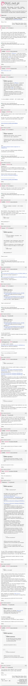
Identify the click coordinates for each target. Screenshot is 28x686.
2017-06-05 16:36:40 (5, 602)
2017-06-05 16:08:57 (5, 564)
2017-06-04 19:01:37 (5, 357)
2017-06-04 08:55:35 (5, 267)
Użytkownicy (4, 8)
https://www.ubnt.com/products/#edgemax (9, 175)
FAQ (8, 7)
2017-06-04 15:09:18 (5, 314)
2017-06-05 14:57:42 (5, 480)
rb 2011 (9, 57)
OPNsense (14, 53)
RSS (24, 8)
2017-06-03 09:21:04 (5, 200)
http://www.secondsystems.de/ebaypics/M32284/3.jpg (11, 374)
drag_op (4, 315)
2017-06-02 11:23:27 (5, 110)
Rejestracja (14, 8)
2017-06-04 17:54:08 (5, 340)
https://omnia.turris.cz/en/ (6, 70)
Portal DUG (3, 7)
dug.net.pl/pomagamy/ (18, 19)
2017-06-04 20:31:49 (5, 413)
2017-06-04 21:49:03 (5, 428)
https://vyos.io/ (17, 593)
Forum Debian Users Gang (17, 23)
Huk (3, 441)
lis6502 (3, 51)
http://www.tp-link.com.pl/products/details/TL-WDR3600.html (13, 345)
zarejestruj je (14, 11)
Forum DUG (16, 7)
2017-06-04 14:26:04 (5, 284)
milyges (4, 111)
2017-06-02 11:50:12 (5, 184)
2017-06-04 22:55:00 (5, 469)
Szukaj (9, 8)
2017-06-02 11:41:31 (5, 162)
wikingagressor (5, 342)
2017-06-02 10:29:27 (5, 66)
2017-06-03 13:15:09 (5, 226)
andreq (3, 68)
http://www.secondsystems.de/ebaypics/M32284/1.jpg (11, 373)
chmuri (3, 28)
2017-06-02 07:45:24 (5, 26)
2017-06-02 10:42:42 (5, 75)
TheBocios (4, 482)
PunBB (25, 679)
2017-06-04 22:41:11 (5, 450)
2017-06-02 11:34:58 (5, 127)
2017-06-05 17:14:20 (5, 626)
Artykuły (11, 7)
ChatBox (22, 7)
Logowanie (19, 8)
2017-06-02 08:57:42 (5, 49)
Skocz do (3, 679)
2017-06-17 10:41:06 (5, 665)
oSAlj (3, 667)
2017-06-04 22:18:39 (5, 439)
